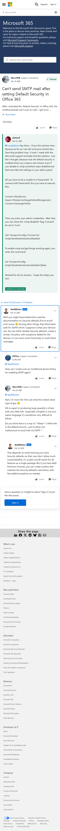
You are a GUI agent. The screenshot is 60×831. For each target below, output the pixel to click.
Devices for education (11, 644)
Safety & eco (32, 823)
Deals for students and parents (14, 668)
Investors (6, 796)
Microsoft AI (7, 685)
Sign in (15, 502)
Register (44, 4)
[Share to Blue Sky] (34, 534)
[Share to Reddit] (30, 534)
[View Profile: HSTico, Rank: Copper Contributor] (8, 358)
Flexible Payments (9, 626)
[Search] (36, 4)
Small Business (8, 718)
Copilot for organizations (12, 562)
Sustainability (8, 809)
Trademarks (20, 823)
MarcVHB (15, 77)
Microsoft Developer (10, 736)
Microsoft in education (11, 640)
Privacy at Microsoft (10, 791)
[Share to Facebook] (20, 534)
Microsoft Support (24, 45)
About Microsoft (9, 782)
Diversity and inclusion (11, 800)
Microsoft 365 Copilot (11, 713)
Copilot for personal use (11, 567)
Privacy (31, 821)
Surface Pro (7, 548)
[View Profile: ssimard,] (8, 139)
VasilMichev (16, 309)
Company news (8, 786)
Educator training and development (15, 663)
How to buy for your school (12, 658)
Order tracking (8, 612)
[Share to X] (25, 534)
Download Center (9, 599)
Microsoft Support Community (23, 40)
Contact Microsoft (19, 821)
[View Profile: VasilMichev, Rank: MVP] (6, 311)
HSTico (15, 356)
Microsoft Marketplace (11, 754)
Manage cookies (43, 821)
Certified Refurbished (10, 617)
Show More (10, 114)
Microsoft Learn (9, 740)
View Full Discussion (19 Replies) (18, 302)
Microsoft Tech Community (12, 750)
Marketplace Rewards (11, 759)
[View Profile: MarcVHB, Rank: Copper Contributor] (5, 79)
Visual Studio (8, 764)
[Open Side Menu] (4, 4)
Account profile (8, 594)
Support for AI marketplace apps (14, 745)
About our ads (8, 826)
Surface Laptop (8, 553)
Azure (5, 731)
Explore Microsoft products (12, 576)
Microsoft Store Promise (12, 622)
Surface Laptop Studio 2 (11, 557)
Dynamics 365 (8, 695)
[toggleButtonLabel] (56, 12)
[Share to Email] (44, 534)
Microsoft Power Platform (12, 704)
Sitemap (6, 821)
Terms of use (7, 823)
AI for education (9, 672)
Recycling (43, 823)
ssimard (16, 137)
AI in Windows (8, 571)
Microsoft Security (9, 690)
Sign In (53, 4)
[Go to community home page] (10, 4)
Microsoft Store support (11, 603)
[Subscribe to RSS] (39, 534)
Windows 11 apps (9, 581)
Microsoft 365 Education (12, 654)
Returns (6, 608)
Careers (6, 777)
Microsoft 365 (10, 12)
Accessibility (7, 805)
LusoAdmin (13, 145)
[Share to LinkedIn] (15, 534)
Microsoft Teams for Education (14, 649)
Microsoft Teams (9, 709)
